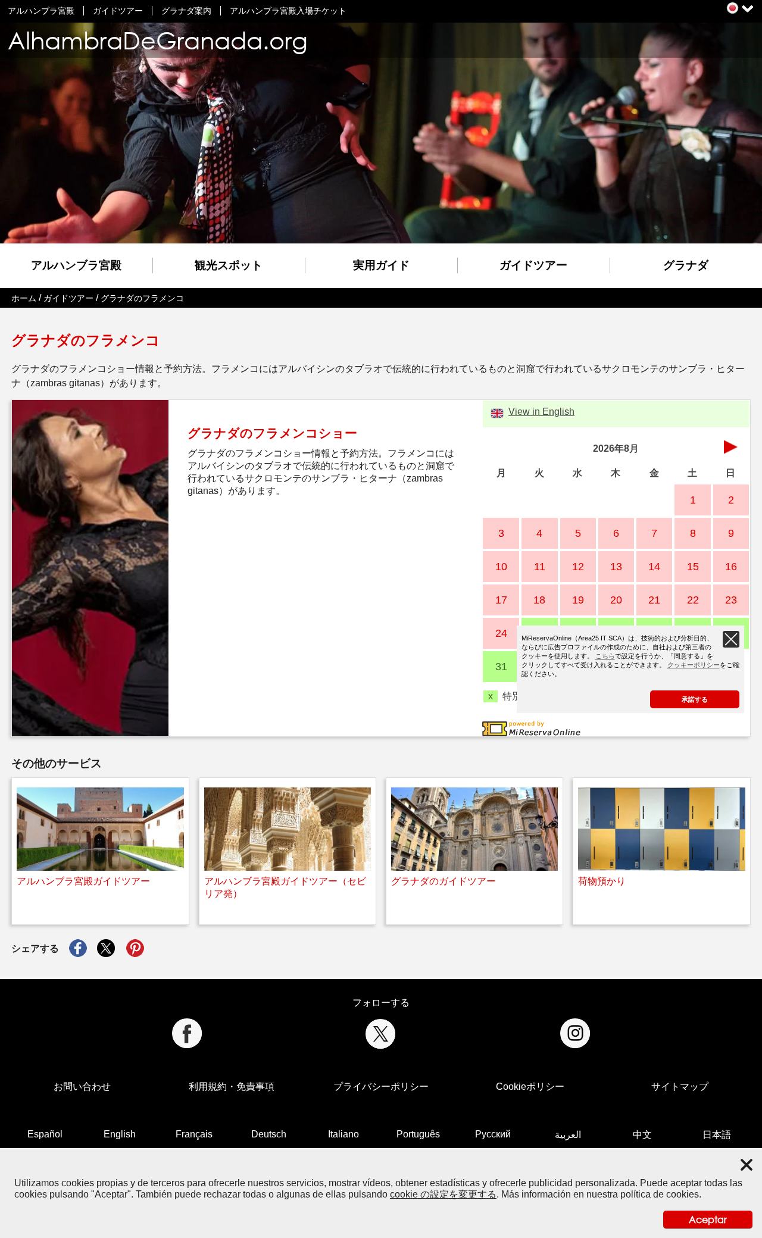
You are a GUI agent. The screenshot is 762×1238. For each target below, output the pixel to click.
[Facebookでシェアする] (78, 948)
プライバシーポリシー (381, 1086)
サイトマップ (679, 1086)
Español (45, 1134)
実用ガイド (381, 265)
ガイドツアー (118, 10)
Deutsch (268, 1134)
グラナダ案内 (186, 10)
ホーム (23, 298)
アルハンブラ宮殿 (41, 10)
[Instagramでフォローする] (575, 1033)
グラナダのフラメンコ (142, 298)
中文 (642, 1135)
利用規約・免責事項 (231, 1086)
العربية (568, 1135)
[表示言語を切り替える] (732, 8)
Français (194, 1134)
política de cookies (659, 1194)
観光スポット (229, 265)
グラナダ (685, 265)
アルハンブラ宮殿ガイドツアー (83, 881)
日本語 (716, 1135)
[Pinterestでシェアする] (135, 948)
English (120, 1134)
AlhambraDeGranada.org (158, 40)
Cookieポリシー (530, 1086)
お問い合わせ (82, 1086)
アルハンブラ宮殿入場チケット (288, 10)
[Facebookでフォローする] (186, 1033)
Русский (493, 1134)
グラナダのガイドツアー (443, 881)
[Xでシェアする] (106, 948)
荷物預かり (602, 881)
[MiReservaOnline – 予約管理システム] (531, 728)
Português (418, 1134)
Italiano (343, 1134)
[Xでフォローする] (381, 1033)
